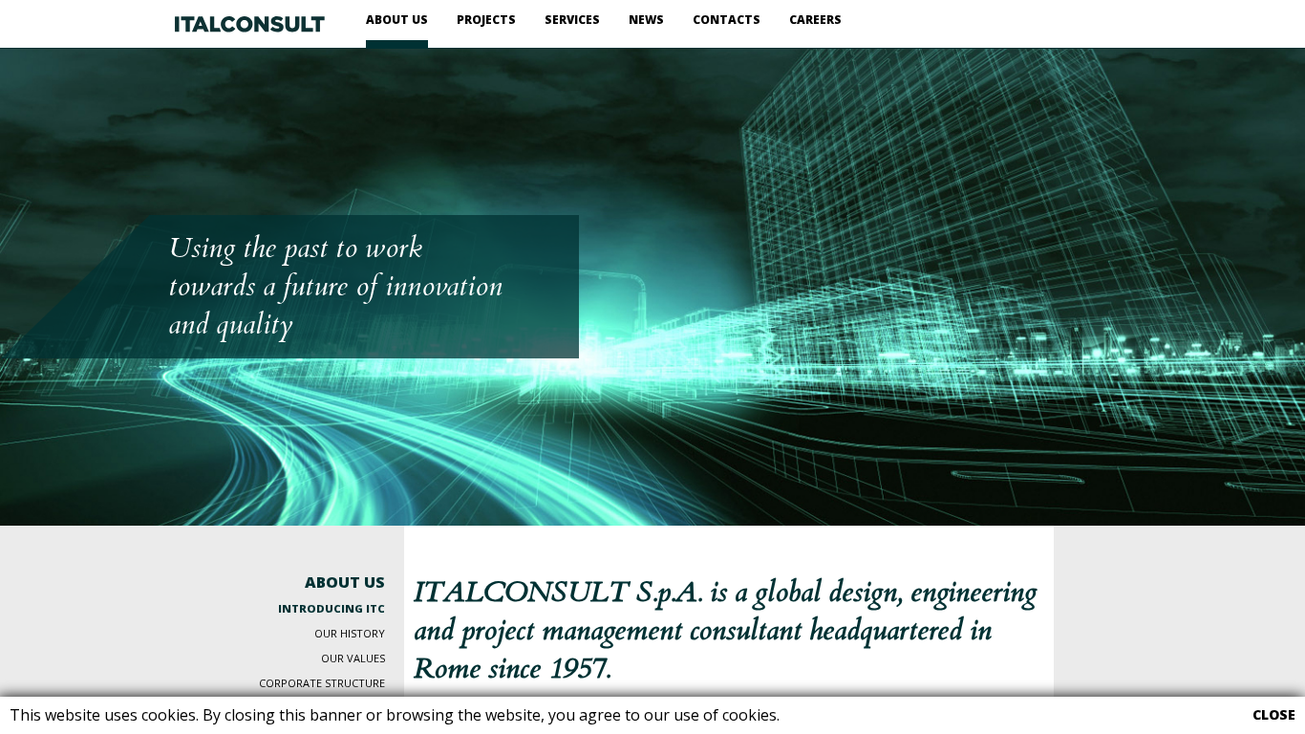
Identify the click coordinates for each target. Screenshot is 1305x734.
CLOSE (1273, 714)
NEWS (646, 19)
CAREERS (815, 19)
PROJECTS (486, 19)
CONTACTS (726, 19)
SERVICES (572, 19)
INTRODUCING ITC (331, 608)
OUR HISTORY (349, 633)
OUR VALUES (353, 658)
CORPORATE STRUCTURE (322, 683)
